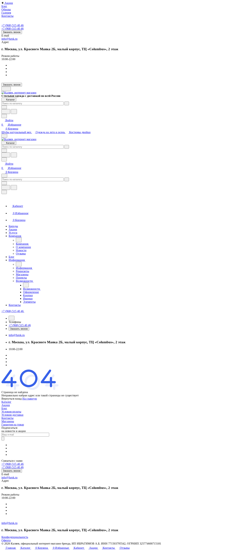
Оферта (6, 540)
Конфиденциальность (14, 537)
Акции (5, 405)
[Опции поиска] (4, 107)
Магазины (7, 421)
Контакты (7, 418)
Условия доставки (12, 414)
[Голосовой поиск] (5, 111)
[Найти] (14, 111)
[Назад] (19, 240)
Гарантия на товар (12, 424)
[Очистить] (66, 103)
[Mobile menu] (4, 175)
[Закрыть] (4, 192)
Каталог (6, 401)
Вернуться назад (11, 398)
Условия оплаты (11, 411)
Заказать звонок (12, 32)
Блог (4, 408)
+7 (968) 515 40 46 (12, 25)
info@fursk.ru (9, 38)
